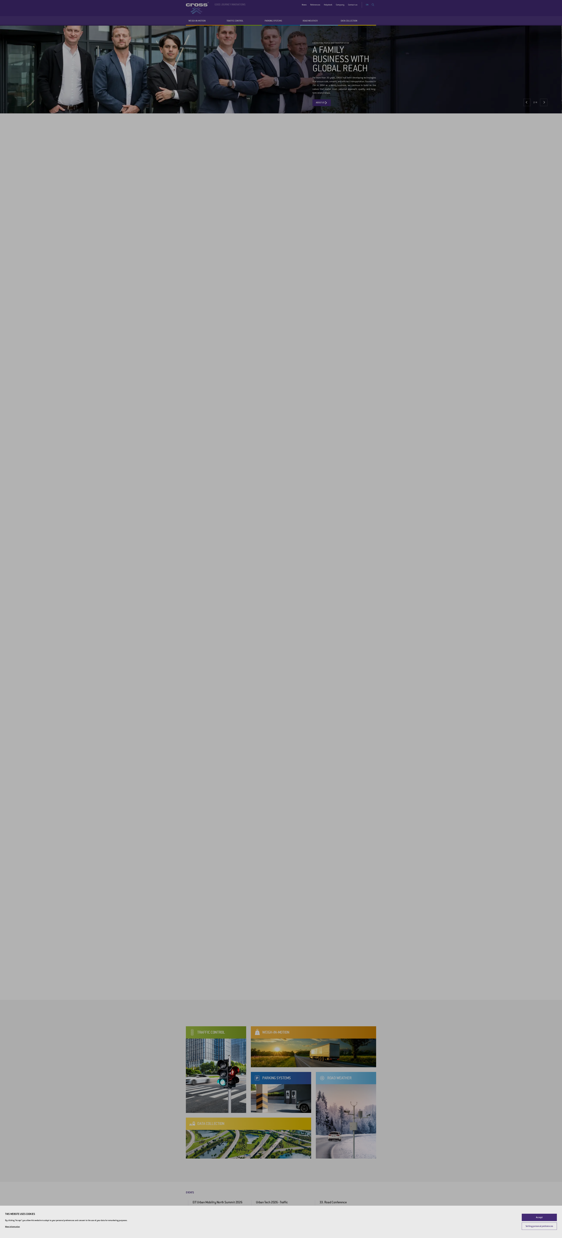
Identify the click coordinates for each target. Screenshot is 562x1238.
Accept (539, 1217)
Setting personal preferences (539, 1226)
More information (12, 1226)
